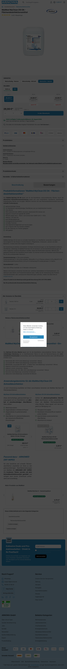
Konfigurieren (41, 340)
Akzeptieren (34, 337)
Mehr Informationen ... (29, 332)
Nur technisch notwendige (26, 341)
